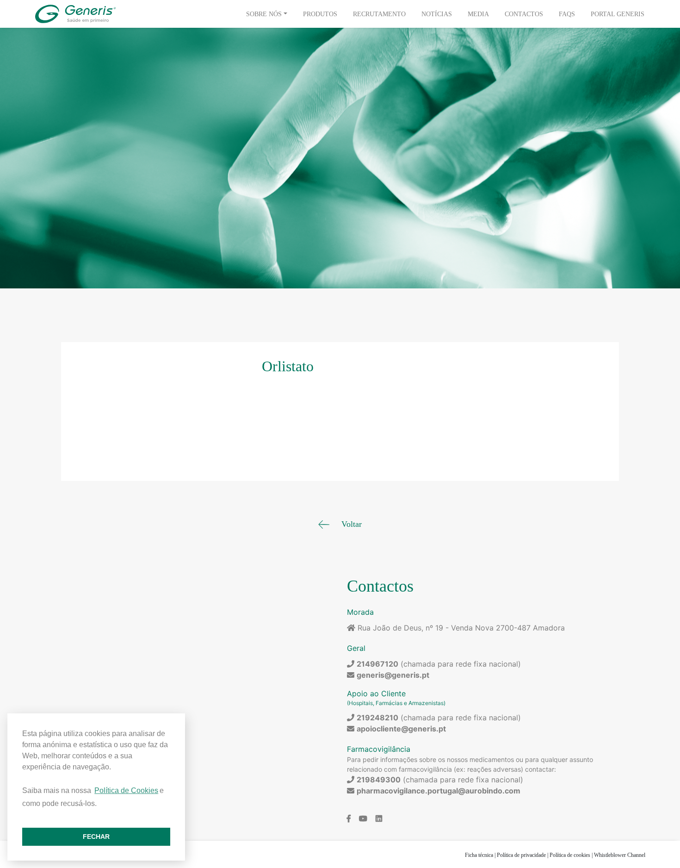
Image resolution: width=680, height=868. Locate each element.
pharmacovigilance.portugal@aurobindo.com (438, 790)
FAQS (567, 14)
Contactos (524, 14)
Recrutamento (379, 14)
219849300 (379, 779)
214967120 (377, 663)
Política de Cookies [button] (126, 790)
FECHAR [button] (96, 836)
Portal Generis (617, 14)
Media (478, 14)
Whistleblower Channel (619, 855)
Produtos (320, 14)
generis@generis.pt (393, 675)
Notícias (436, 14)
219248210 (377, 717)
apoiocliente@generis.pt (401, 728)
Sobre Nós (264, 14)
